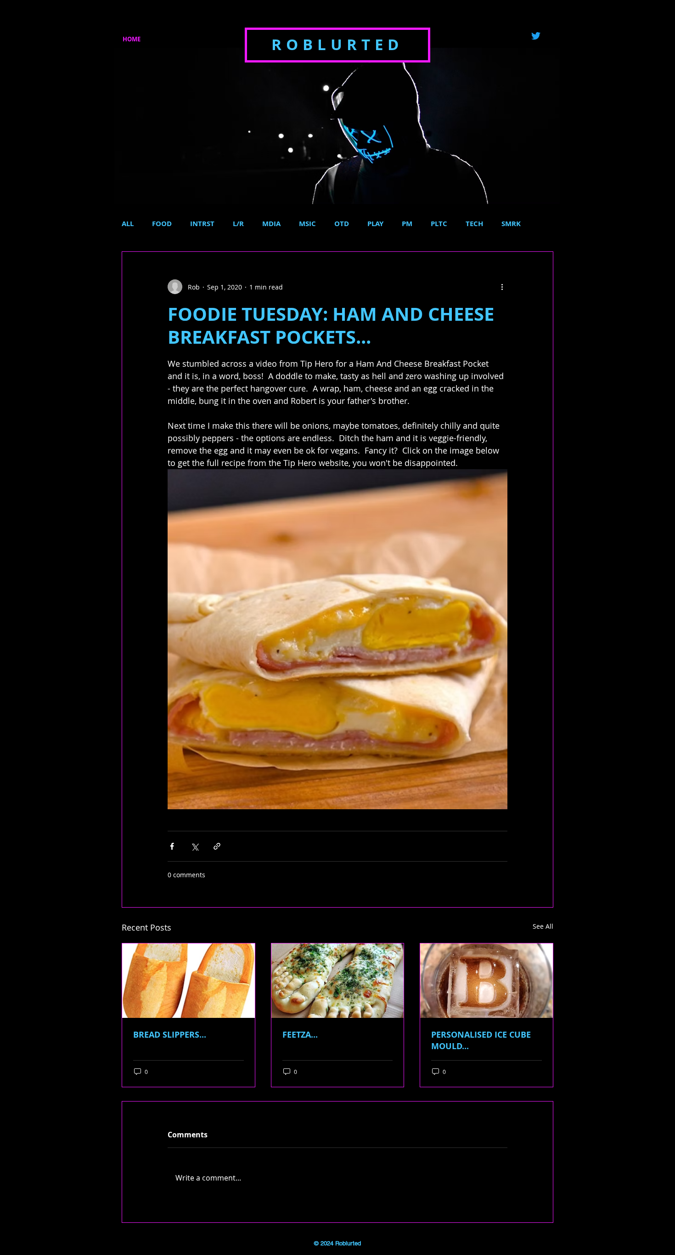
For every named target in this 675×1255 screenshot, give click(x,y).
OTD (341, 224)
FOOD (162, 224)
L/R (238, 224)
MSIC (307, 224)
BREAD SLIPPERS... (169, 1034)
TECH (474, 224)
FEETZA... (300, 1034)
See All (543, 926)
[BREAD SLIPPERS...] (188, 980)
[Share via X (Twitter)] (194, 846)
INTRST (202, 224)
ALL (128, 224)
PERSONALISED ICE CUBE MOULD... (481, 1040)
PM (407, 224)
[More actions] (501, 286)
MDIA (271, 224)
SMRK (511, 224)
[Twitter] (535, 35)
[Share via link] (217, 846)
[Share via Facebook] (172, 846)
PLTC (439, 224)
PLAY (375, 224)
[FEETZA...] (337, 980)
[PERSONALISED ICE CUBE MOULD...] (486, 980)
